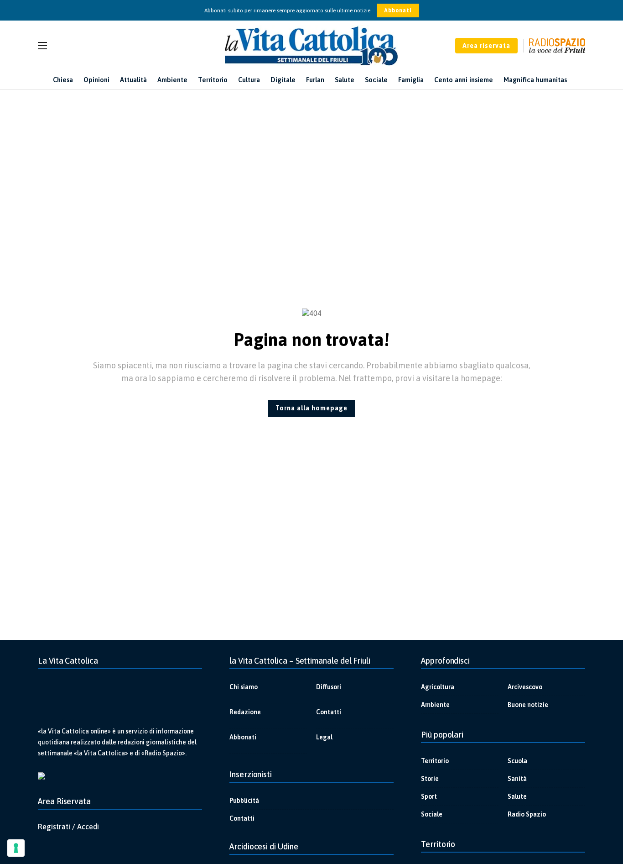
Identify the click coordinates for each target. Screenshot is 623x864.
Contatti (328, 712)
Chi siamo (243, 687)
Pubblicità (244, 800)
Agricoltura (437, 687)
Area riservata (486, 45)
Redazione (245, 712)
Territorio (435, 761)
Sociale (431, 814)
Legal (324, 737)
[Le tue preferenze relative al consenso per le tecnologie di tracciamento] (16, 848)
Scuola (517, 761)
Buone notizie (528, 704)
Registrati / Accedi (68, 826)
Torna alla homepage (311, 408)
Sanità (517, 778)
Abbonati (398, 10)
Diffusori (328, 687)
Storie (430, 778)
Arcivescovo (525, 687)
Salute (517, 796)
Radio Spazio (527, 814)
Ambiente (435, 704)
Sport (429, 796)
